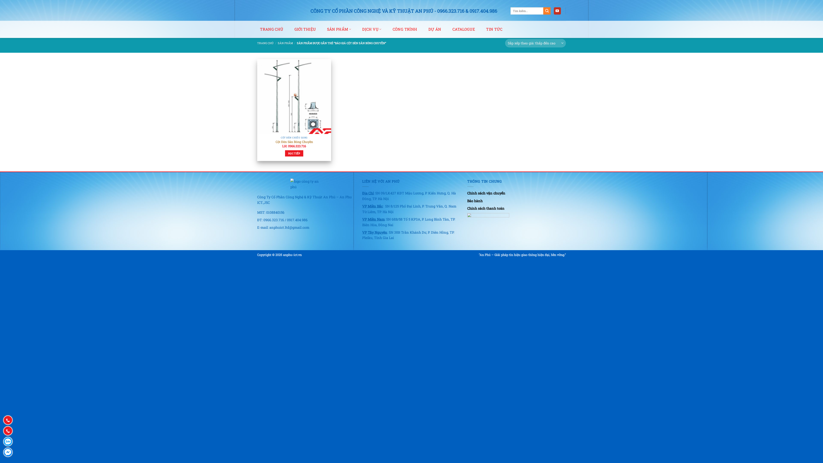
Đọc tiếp (294, 153)
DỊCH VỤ (370, 29)
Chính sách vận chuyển (486, 193)
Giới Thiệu (305, 29)
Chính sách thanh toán (486, 208)
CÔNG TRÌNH (405, 29)
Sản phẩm (285, 43)
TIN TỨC (494, 29)
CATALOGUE (463, 29)
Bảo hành (475, 200)
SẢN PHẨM (337, 29)
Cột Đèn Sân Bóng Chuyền (294, 142)
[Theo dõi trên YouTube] (557, 11)
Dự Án (434, 29)
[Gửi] (547, 11)
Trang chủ (271, 29)
